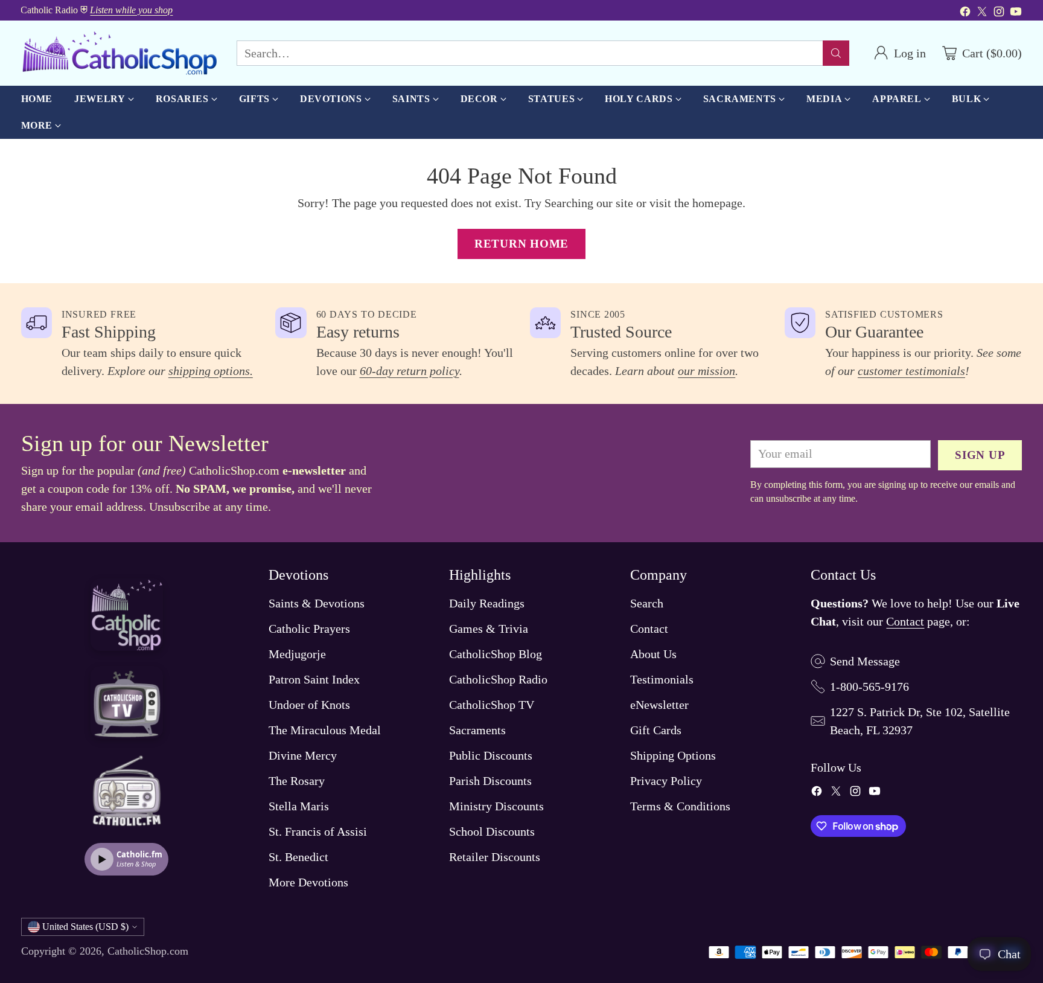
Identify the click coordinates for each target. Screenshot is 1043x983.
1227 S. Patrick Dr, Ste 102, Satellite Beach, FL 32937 (920, 721)
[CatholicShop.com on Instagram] (999, 13)
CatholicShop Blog (495, 654)
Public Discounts (490, 755)
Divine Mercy (303, 755)
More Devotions (308, 882)
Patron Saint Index (314, 679)
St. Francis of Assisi (318, 831)
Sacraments (477, 730)
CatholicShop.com (147, 951)
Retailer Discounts (494, 856)
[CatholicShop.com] (119, 53)
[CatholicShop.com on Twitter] (982, 13)
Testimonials (662, 679)
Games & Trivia (488, 628)
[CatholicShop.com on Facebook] (965, 13)
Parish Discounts (490, 780)
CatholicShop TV (491, 704)
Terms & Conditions (680, 806)
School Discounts (492, 831)
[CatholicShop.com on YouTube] (1016, 13)
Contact (649, 628)
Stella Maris (299, 806)
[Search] (836, 53)
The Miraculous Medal (325, 730)
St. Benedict (298, 856)
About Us (653, 654)
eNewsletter (659, 704)
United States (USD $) (85, 926)
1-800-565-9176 (869, 686)
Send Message (865, 661)
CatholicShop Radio (498, 679)
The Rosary (297, 780)
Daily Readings (487, 603)
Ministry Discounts (496, 806)
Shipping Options (673, 755)
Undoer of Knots (309, 704)
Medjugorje (297, 654)
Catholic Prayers (309, 628)
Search (646, 603)
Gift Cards (655, 730)
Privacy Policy (666, 780)
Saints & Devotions (317, 603)
